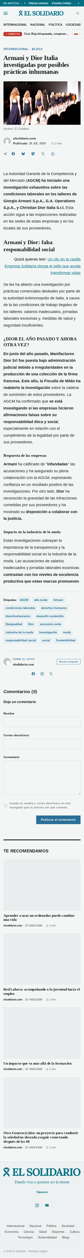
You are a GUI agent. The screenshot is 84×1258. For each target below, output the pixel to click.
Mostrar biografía (68, 662)
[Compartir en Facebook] (13, 154)
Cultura (74, 1231)
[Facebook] (33, 673)
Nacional (35, 1226)
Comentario (11, 757)
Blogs (66, 1237)
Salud (43, 1231)
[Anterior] (25, 3)
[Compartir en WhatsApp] (53, 154)
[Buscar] (77, 13)
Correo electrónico (16, 735)
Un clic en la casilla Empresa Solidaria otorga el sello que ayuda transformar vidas (43, 266)
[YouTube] (47, 1205)
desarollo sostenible (50, 616)
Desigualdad (14, 624)
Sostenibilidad (65, 640)
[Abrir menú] (5, 13)
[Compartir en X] (43, 154)
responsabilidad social (21, 640)
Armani (58, 600)
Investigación (48, 632)
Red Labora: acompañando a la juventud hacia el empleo (41, 991)
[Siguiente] (79, 3)
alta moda (40, 600)
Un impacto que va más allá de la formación (37, 1063)
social (46, 640)
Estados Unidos (61, 3)
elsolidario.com (24, 138)
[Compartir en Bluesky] (23, 154)
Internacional (15, 1226)
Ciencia (29, 1231)
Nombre (8, 713)
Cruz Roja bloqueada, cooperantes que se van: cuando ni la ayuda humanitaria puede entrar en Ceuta (46, 33)
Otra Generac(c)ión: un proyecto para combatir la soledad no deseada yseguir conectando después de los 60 (40, 1137)
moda (67, 632)
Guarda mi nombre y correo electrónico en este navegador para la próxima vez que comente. (40, 805)
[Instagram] (42, 673)
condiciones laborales (20, 608)
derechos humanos (54, 608)
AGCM (24, 600)
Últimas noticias (38, 3)
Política (51, 1226)
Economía (12, 1231)
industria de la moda (19, 632)
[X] (50, 673)
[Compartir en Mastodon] (33, 154)
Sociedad (68, 1226)
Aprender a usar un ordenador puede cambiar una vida (39, 917)
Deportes (58, 1231)
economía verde (50, 624)
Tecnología (25, 1237)
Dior (31, 624)
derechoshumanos (18, 616)
